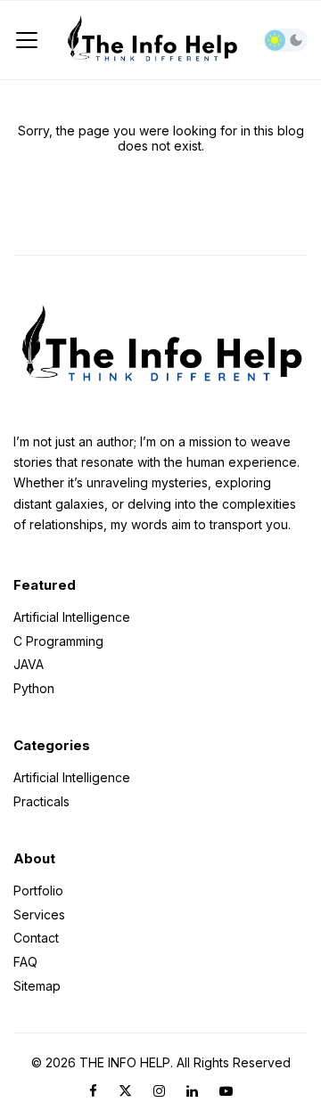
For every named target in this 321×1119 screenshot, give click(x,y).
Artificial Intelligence (71, 618)
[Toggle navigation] (26, 40)
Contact (36, 937)
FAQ (25, 961)
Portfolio (38, 891)
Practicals (41, 800)
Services (39, 914)
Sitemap (37, 985)
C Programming (58, 641)
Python (33, 688)
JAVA (28, 664)
